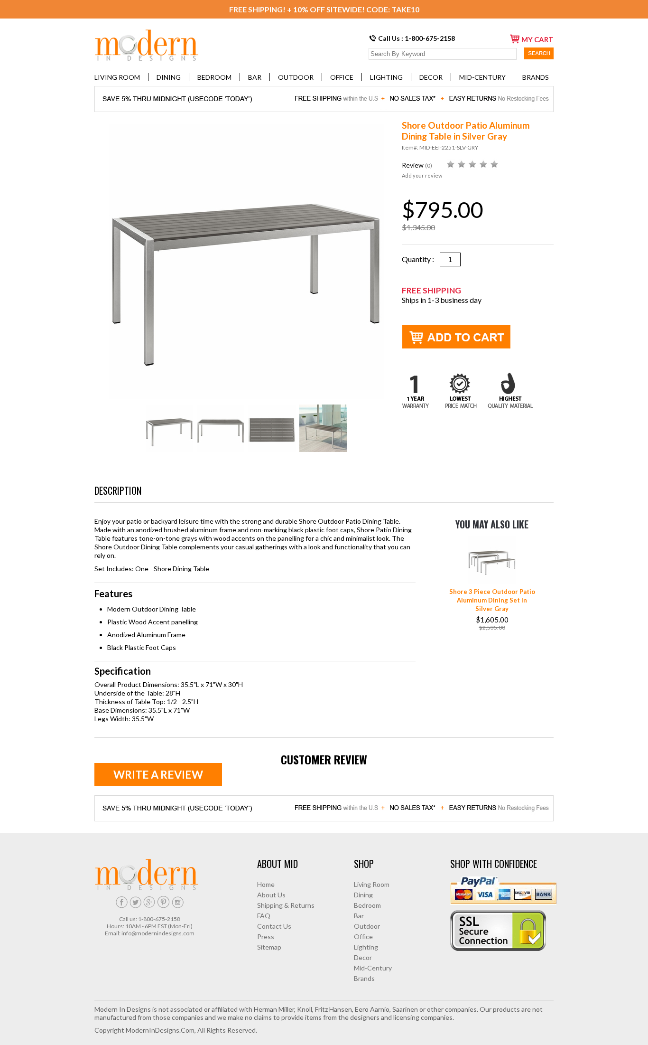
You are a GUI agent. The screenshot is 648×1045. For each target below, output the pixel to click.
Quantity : (421, 259)
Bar (254, 77)
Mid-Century (482, 77)
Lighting (386, 77)
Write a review (158, 774)
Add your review (422, 175)
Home (266, 884)
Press (265, 936)
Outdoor (296, 77)
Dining (169, 77)
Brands (535, 77)
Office (341, 77)
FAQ (263, 916)
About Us (271, 895)
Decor (431, 77)
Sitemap (269, 947)
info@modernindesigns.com (157, 933)
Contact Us (274, 926)
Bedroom (214, 77)
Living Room (117, 77)
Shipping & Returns (286, 905)
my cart (537, 39)
